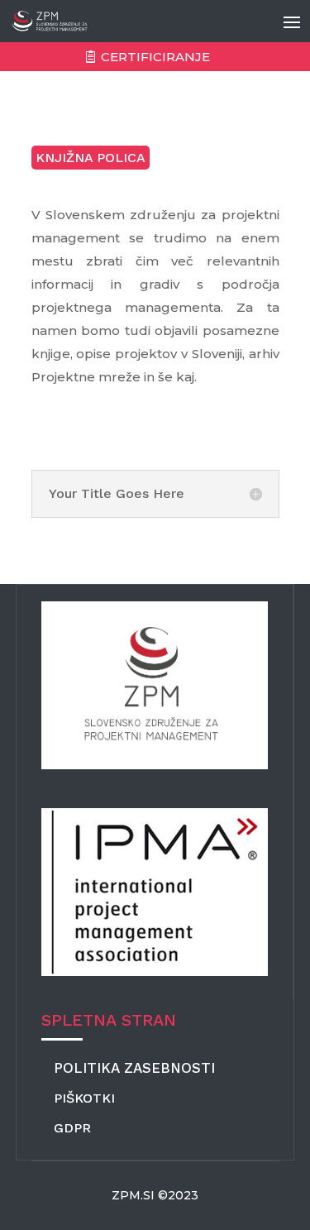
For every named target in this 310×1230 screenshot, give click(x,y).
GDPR (72, 1128)
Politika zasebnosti (134, 1068)
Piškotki (84, 1098)
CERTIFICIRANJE (155, 57)
